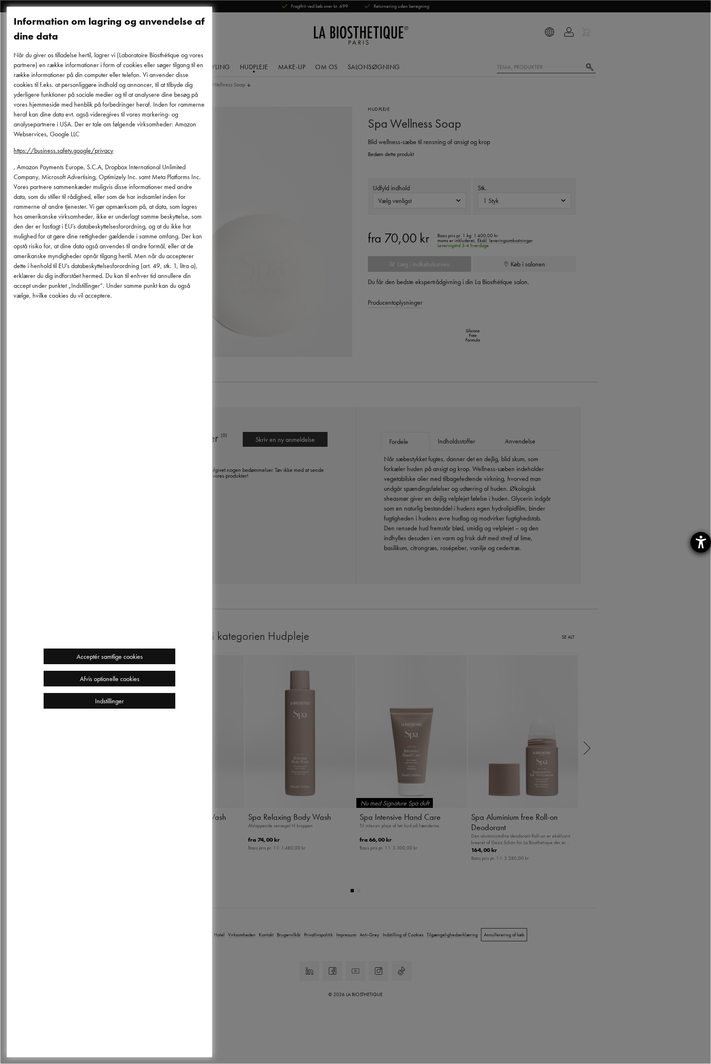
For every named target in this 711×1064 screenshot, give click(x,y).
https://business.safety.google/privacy (63, 150)
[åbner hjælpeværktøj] (700, 542)
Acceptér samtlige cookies (110, 656)
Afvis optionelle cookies (109, 678)
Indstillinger (109, 701)
